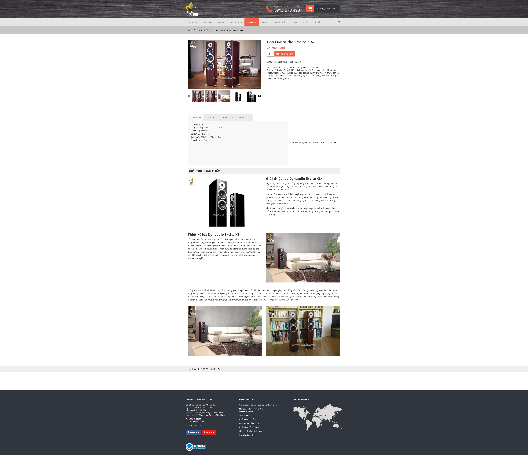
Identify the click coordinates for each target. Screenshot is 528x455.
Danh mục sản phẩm (287, 61)
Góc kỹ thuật (280, 22)
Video (294, 22)
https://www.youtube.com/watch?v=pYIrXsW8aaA (314, 142)
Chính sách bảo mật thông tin (251, 431)
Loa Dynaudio (288, 67)
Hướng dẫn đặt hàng (247, 419)
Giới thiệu (208, 22)
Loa (299, 61)
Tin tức (221, 22)
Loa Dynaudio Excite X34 (307, 67)
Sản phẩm (251, 22)
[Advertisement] (238, 152)
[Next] (259, 96)
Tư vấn (305, 22)
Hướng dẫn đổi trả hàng (249, 427)
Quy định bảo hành (247, 435)
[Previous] (189, 96)
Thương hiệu (236, 22)
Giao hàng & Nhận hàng (249, 423)
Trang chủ (193, 22)
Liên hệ (317, 22)
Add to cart (287, 53)
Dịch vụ (265, 22)
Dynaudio (276, 67)
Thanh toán (244, 415)
